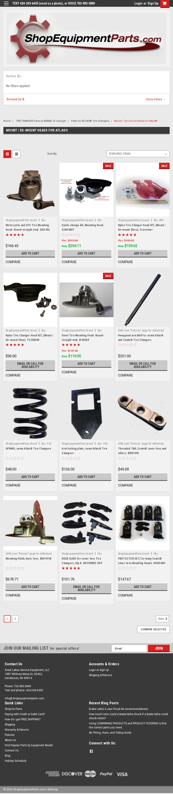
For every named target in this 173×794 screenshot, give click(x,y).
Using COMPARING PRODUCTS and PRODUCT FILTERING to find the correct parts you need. (127, 725)
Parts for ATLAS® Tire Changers (90, 120)
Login (138, 3)
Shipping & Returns (100, 675)
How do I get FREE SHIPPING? (22, 719)
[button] (86, 99)
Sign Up (153, 3)
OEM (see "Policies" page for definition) (141, 330)
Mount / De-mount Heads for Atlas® (135, 120)
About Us (10, 740)
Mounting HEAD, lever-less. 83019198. (29, 558)
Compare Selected (153, 629)
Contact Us (12, 750)
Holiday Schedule (15, 760)
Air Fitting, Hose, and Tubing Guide (110, 732)
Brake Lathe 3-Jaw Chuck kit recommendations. (119, 709)
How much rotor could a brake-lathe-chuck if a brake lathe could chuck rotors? (128, 716)
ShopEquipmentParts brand (21, 220)
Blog (7, 755)
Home (7, 120)
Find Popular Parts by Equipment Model (29, 745)
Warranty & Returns (17, 729)
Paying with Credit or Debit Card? (25, 714)
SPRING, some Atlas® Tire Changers (28, 448)
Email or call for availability (30, 365)
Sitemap (53, 789)
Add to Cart (30, 253)
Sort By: (52, 153)
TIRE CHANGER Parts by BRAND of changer (41, 120)
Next (161, 618)
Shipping (10, 724)
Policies (10, 735)
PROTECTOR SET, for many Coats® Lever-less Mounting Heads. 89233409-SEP (142, 563)
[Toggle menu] (6, 6)
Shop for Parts (13, 709)
